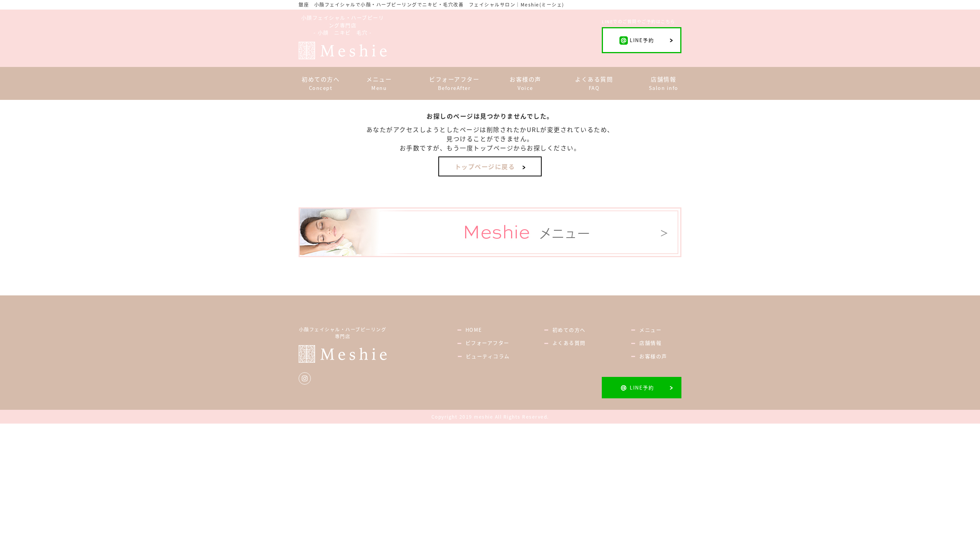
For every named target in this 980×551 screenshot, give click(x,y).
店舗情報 (650, 342)
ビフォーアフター (488, 342)
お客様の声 (653, 356)
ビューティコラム (488, 356)
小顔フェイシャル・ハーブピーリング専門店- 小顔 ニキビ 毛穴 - (342, 25)
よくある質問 (569, 342)
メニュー (650, 329)
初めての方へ (569, 329)
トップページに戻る (485, 166)
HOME (477, 329)
